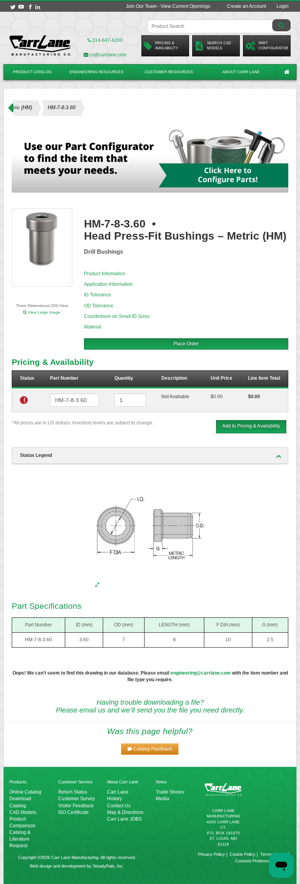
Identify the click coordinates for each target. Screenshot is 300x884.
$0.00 (217, 396)
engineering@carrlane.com (200, 673)
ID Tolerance (97, 295)
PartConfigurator (273, 45)
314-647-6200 (107, 40)
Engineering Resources (96, 72)
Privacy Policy (211, 854)
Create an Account (246, 6)
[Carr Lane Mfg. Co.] (40, 45)
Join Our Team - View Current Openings (168, 6)
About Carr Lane (241, 72)
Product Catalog (32, 72)
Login (283, 6)
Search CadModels (219, 45)
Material (92, 327)
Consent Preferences (255, 861)
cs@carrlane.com (108, 55)
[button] (150, 749)
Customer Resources (169, 72)
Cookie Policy (242, 854)
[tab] (150, 455)
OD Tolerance (98, 305)
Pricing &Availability (166, 45)
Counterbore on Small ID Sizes (117, 316)
